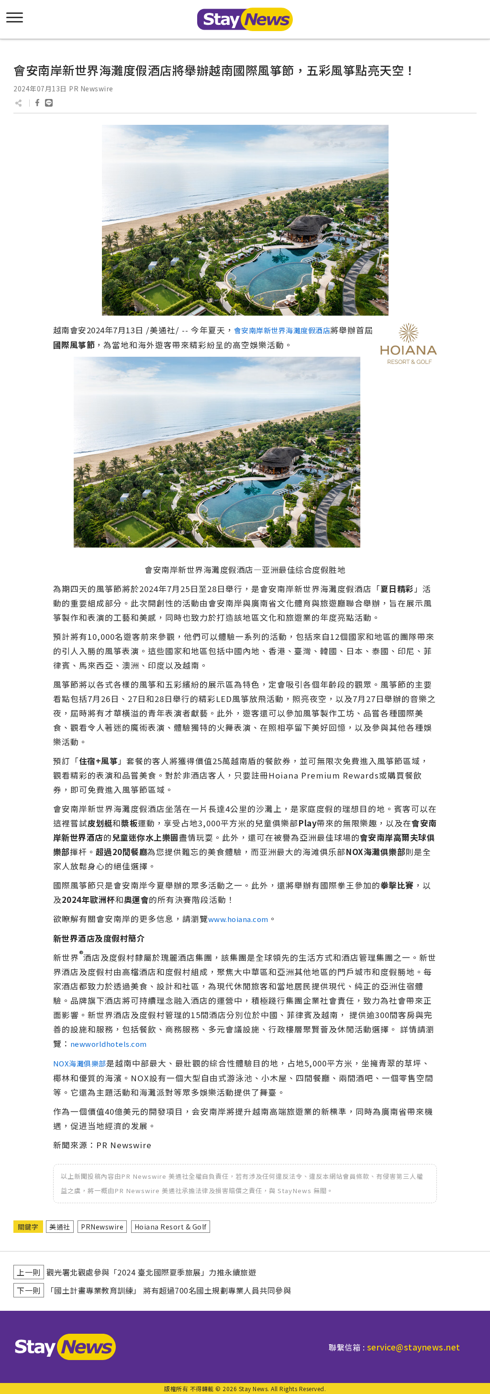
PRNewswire (102, 1226)
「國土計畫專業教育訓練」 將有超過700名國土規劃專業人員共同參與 (168, 1290)
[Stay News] (62, 1347)
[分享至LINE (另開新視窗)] (49, 103)
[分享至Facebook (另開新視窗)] (37, 103)
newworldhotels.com (108, 1044)
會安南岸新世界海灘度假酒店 (282, 330)
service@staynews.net (413, 1347)
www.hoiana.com (238, 919)
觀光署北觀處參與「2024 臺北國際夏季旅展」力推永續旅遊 (151, 1272)
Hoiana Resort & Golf (170, 1226)
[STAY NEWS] (245, 19)
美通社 (59, 1226)
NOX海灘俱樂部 (79, 1063)
